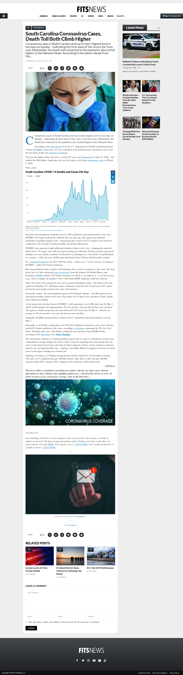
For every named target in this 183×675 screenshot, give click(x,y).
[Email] (101, 660)
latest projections (62, 272)
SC (82, 16)
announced (87, 156)
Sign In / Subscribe (173, 16)
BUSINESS (44, 16)
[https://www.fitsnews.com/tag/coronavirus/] (70, 402)
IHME (39, 275)
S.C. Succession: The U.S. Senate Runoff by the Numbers (149, 99)
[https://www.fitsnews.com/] (91, 9)
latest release (56, 146)
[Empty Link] (157, 27)
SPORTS (91, 16)
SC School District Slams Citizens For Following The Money (69, 571)
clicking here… (80, 516)
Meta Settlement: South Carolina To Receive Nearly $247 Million (150, 135)
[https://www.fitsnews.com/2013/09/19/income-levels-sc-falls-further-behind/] (40, 556)
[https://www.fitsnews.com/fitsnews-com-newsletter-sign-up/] (70, 484)
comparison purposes (38, 261)
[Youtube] (95, 660)
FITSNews (31, 61)
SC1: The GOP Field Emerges (100, 568)
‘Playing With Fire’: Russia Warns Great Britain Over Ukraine (132, 135)
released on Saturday (58, 152)
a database (80, 328)
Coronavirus (39, 28)
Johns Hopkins (63, 334)
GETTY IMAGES (71, 525)
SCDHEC (38, 149)
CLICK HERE (81, 444)
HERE (51, 444)
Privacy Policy (174, 673)
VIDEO (100, 16)
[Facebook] (79, 660)
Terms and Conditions (159, 673)
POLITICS (73, 16)
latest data (45, 334)
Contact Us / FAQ (144, 673)
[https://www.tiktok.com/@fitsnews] (105, 660)
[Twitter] (84, 660)
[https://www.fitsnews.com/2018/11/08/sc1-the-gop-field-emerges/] (101, 556)
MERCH (110, 16)
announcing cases (96, 160)
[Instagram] (90, 660)
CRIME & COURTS (58, 16)
